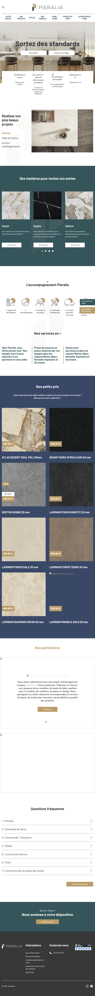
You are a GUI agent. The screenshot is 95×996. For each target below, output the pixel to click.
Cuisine (6, 133)
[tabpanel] (16, 219)
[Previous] (5, 695)
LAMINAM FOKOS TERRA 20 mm (68, 567)
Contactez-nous (47, 922)
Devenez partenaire (33, 956)
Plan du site (30, 972)
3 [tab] (49, 251)
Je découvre (11, 245)
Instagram (87, 986)
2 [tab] (46, 251)
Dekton (69, 226)
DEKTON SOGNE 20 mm (15, 512)
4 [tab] (52, 251)
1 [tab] (42, 251)
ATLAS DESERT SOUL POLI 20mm (22, 457)
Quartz (37, 226)
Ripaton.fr (31, 685)
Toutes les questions (80, 884)
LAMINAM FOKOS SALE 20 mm (20, 567)
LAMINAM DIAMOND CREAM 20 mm (23, 622)
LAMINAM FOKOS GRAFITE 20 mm (69, 512)
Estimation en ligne (87, 302)
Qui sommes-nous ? (33, 953)
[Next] (90, 695)
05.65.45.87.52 (58, 953)
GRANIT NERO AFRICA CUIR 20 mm (70, 457)
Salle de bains (10, 137)
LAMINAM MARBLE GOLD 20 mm (68, 622)
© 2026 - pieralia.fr (8, 986)
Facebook (91, 986)
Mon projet (33, 53)
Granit (5, 226)
